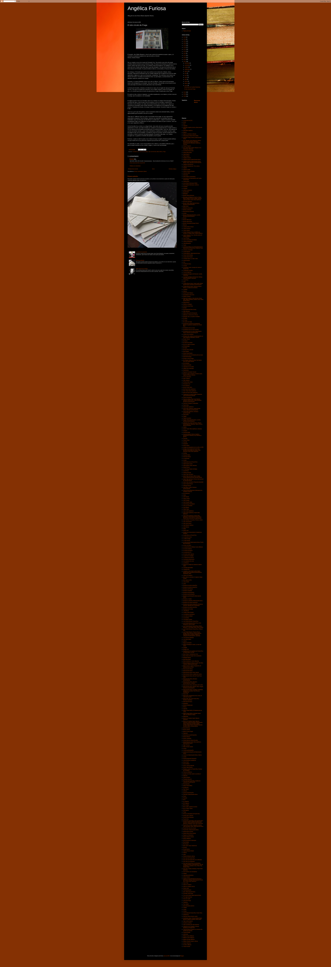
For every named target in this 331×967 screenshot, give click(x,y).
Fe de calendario (187, 376)
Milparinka (185, 716)
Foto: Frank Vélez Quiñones (189, 390)
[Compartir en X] (142, 149)
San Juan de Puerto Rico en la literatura (192, 859)
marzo (186, 81)
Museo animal (186, 729)
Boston (184, 218)
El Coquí (185, 320)
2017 (184, 49)
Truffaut (185, 907)
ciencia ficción (186, 260)
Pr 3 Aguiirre (186, 801)
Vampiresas (186, 914)
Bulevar (185, 225)
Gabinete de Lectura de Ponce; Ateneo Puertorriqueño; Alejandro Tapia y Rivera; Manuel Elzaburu (192, 424)
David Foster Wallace (188, 293)
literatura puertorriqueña (189, 594)
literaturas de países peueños (190, 607)
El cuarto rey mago (187, 321)
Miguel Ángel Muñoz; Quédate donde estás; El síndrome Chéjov (192, 714)
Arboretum (185, 174)
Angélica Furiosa (147, 8)
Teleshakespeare (187, 890)
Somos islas (186, 888)
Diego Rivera (186, 302)
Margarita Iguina (187, 657)
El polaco (185, 341)
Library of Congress (187, 575)
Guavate (185, 442)
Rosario (185, 847)
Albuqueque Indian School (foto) (190, 135)
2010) (184, 122)
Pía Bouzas (186, 787)
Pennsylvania (186, 784)
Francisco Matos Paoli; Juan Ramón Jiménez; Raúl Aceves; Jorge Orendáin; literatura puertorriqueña (192, 400)
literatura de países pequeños (190, 585)
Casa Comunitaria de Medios (190, 239)
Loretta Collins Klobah (188, 612)
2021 (184, 41)
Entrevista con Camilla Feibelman (192, 87)
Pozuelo (185, 798)
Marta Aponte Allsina (188, 668)
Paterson (185, 775)
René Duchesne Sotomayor (189, 840)
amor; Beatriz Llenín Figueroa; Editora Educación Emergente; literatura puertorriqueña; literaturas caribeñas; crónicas (192, 142)
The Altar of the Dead (188, 893)
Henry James (186, 445)
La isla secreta (186, 540)
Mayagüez (185, 703)
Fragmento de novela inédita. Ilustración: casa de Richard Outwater (192, 395)
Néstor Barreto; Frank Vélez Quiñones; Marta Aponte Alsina (192, 742)
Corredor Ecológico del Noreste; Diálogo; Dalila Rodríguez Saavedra (192, 277)
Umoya (185, 911)
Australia (185, 188)
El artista (185, 318)
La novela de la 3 (187, 552)
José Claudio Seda (187, 502)
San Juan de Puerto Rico (189, 858)
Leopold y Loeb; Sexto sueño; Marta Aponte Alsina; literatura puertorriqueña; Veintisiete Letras (192, 572)
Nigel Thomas (186, 745)
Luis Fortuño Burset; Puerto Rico (190, 621)
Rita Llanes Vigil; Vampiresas (190, 845)
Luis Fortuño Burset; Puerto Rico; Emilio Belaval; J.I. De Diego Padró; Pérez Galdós (193, 626)
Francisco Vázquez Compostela (190, 403)
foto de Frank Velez (187, 387)
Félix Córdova (186, 378)
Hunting (185, 453)
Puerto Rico (186, 819)
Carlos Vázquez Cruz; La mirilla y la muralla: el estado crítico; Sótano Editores (193, 232)
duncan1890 (167, 955)
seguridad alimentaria (188, 875)
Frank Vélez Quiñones (188, 406)
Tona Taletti (186, 904)
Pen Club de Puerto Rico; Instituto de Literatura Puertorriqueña (191, 781)
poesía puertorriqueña (188, 792)
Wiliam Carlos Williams (188, 936)
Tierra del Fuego (187, 900)
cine (184, 262)
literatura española (187, 590)
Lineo (184, 583)
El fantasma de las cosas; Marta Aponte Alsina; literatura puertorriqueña (192, 332)
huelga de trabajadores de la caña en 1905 (193, 447)
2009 (184, 94)
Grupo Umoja (186, 440)
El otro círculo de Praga (189, 89)
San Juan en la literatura (189, 861)
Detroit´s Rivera (186, 296)
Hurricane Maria (187, 456)
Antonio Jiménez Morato (189, 171)
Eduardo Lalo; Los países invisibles (191, 316)
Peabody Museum (187, 779)
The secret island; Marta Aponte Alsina (192, 895)
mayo (186, 77)
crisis (184, 281)
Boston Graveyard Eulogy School (191, 223)
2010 (184, 92)
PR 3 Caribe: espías (188, 808)
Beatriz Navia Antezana (188, 195)
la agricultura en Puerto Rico (190, 535)
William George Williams (189, 939)
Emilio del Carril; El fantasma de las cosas (193, 355)
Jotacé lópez (186, 509)
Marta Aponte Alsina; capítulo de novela (192, 674)
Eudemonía (186, 370)
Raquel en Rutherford (188, 835)
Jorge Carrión (186, 498)
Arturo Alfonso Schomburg (189, 176)
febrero (186, 83)
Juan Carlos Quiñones (188, 511)
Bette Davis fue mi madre (142, 268)
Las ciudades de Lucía (188, 561)
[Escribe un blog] (140, 149)
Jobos (184, 495)
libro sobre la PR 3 (187, 580)
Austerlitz (185, 186)
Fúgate (184, 416)
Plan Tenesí (186, 789)
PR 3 (184, 799)
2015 (184, 53)
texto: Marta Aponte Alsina (189, 891)
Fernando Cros (136, 151)
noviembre (187, 65)
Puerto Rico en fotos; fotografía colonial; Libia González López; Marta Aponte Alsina (193, 825)
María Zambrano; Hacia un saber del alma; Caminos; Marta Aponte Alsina (193, 663)
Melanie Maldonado (188, 705)
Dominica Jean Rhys (188, 306)
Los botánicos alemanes (189, 614)
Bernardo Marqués (187, 201)
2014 (184, 55)
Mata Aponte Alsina (187, 701)
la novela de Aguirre (188, 550)
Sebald (185, 873)
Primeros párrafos (133, 176)
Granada (185, 438)
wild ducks (185, 934)
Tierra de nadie (186, 898)
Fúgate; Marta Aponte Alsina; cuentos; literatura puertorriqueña (192, 420)
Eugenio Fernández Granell (189, 372)
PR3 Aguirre (186, 810)
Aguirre (185, 132)
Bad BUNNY (186, 192)
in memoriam (186, 458)
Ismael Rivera (186, 467)
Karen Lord (185, 530)
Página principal (187, 30)
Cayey (184, 245)
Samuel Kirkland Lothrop (189, 856)
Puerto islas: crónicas (188, 815)
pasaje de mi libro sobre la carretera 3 (192, 774)
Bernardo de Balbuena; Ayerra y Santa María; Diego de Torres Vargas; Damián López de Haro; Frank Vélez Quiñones (192, 198)
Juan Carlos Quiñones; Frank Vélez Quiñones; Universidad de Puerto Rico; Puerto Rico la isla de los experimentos (192, 517)
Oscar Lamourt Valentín (188, 765)
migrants (185, 708)
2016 (184, 51)
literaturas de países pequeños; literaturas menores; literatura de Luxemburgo (193, 605)
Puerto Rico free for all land (189, 828)
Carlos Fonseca (187, 228)
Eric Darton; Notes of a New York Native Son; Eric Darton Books (192, 361)
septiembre (187, 69)
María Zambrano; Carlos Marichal (191, 661)
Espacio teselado (187, 365)
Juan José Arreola (152, 151)
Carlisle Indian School (188, 226)
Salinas (185, 852)
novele (184, 756)
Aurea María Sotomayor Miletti (190, 183)
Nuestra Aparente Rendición (189, 758)
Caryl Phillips (186, 238)
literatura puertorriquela (188, 592)
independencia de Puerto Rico (190, 462)
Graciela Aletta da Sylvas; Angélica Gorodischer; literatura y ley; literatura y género (192, 435)
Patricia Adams (186, 777)
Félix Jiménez (186, 380)
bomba (184, 213)
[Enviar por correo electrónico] (139, 149)
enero (186, 85)
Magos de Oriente (187, 642)
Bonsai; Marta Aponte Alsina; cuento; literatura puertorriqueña (191, 215)
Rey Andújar (186, 842)
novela (184, 748)
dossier (185, 307)
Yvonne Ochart (186, 946)
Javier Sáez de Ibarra (188, 474)
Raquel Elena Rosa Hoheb (189, 833)
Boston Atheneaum (187, 221)
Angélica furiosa (187, 157)
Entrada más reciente (133, 169)
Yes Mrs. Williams (187, 944)
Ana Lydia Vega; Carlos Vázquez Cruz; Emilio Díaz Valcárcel (192, 148)
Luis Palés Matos (187, 639)
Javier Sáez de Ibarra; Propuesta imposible (193, 482)
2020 (184, 43)
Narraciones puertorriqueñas (190, 735)
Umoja (184, 909)
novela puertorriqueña (188, 750)
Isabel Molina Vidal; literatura (190, 465)
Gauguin (185, 430)
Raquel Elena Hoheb (188, 831)
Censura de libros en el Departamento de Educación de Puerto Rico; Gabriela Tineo (193, 247)
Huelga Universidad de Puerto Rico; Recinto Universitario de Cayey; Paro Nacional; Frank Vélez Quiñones (191, 450)
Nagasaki (185, 733)
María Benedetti (187, 659)
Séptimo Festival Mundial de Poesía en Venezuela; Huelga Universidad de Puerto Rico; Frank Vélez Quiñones (193, 880)
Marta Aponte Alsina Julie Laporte (191, 672)
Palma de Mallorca (187, 772)
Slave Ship (185, 883)
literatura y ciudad (187, 599)
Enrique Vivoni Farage (188, 358)
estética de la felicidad (188, 368)
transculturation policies (188, 905)
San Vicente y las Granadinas (190, 871)
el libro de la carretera (188, 334)
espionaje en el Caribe (188, 366)
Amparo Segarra (187, 146)
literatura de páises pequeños (190, 587)
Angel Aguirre (186, 154)
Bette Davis (186, 206)
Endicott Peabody (187, 356)
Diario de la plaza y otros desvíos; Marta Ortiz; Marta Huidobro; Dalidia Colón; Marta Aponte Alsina (193, 299)
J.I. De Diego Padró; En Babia (190, 469)
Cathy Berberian (187, 243)
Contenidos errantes (188, 270)
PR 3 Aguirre (186, 803)
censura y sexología (188, 249)
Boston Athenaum (187, 219)
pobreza (185, 791)
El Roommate (186, 346)
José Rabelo (186, 507)
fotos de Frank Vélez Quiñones (190, 392)
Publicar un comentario (135, 166)
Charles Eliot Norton (188, 257)
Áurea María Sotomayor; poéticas (191, 185)
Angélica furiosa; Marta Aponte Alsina (192, 159)
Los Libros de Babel (188, 616)
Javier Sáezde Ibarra (188, 483)
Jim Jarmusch (186, 493)
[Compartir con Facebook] (144, 149)
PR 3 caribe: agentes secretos (190, 806)
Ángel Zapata (186, 156)
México (160, 151)
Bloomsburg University (188, 211)
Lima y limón (186, 581)
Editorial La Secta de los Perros (190, 314)
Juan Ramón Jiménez (188, 525)
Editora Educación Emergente (190, 313)
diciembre (187, 63)
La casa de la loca (187, 537)
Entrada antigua (172, 169)
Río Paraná (186, 844)
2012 (184, 59)
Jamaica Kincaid (187, 472)
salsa (184, 854)
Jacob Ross (186, 470)
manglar (185, 647)
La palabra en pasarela (141, 252)
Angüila (185, 167)
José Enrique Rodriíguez (189, 503)
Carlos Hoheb (186, 230)
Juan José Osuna (187, 523)
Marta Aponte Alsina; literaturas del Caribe (193, 685)
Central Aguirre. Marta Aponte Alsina (191, 253)
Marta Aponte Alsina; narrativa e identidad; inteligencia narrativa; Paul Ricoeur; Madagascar (193, 691)
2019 (184, 45)
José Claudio (186, 500)
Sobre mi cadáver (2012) (189, 886)
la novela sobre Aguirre (188, 554)
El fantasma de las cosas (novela (191, 329)
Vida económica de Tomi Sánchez (191, 924)
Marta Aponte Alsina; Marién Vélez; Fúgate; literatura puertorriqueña (193, 687)
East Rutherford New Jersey (189, 309)
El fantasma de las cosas (189, 327)
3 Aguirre (185, 125)
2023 (184, 37)
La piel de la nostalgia (188, 555)
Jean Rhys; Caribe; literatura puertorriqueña (190, 488)
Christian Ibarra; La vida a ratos (190, 258)
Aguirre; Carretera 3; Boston (189, 134)
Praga (164, 151)
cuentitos (185, 289)
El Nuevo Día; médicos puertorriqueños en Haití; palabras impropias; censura (193, 337)
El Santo (185, 347)
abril (186, 79)
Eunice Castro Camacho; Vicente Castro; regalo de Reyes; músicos (192, 374)
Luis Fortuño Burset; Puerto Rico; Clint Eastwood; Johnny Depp (192, 623)
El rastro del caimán (187, 342)
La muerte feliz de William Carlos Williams (193, 547)
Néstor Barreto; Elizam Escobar (190, 740)
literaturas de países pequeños (190, 602)
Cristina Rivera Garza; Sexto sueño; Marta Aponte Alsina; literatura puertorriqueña (193, 284)
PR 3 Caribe (186, 805)
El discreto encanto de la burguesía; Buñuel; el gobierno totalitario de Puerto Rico (192, 325)
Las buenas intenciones (188, 559)
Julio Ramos (186, 527)
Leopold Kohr (186, 569)
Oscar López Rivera (187, 767)
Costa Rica (185, 280)
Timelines (185, 902)
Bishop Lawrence (187, 209)
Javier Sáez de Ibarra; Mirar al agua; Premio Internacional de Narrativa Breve (192, 476)
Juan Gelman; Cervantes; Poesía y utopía (193, 520)
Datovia (185, 291)
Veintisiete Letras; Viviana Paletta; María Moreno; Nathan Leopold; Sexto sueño (192, 919)
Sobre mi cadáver (187, 884)
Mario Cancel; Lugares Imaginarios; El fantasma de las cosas (192, 666)
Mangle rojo (186, 649)
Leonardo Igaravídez (188, 567)
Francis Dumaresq (187, 397)
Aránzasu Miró (186, 173)
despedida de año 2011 (188, 294)
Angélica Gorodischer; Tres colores (191, 166)
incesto (185, 460)
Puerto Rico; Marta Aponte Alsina (191, 829)
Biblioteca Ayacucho (188, 208)
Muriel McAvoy (186, 728)
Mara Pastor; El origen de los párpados (192, 655)
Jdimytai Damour (187, 485)
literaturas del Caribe (188, 609)
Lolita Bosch (186, 610)
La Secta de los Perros (188, 557)
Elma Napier (186, 351)
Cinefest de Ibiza (187, 263)
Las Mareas (186, 562)
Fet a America (186, 385)
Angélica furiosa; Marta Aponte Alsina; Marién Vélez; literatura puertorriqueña (192, 162)
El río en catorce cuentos (189, 344)
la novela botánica (187, 548)
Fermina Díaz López (188, 382)
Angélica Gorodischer (188, 164)
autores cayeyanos (187, 190)
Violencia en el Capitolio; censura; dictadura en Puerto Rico (191, 927)
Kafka (158, 151)
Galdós (185, 427)
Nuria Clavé (186, 762)
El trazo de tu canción (188, 349)
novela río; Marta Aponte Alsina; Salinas (192, 755)
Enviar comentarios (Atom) (140, 171)
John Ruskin (186, 496)
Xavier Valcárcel (187, 943)
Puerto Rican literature (188, 817)
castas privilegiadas (187, 241)
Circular (185, 265)
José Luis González (144, 151)
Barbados (185, 193)
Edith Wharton (186, 311)
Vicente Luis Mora (187, 923)
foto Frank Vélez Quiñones (189, 389)
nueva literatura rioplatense (189, 760)
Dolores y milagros (187, 304)
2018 (184, 47)
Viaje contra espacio (188, 921)
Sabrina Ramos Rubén (188, 851)
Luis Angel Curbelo (187, 619)
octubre (186, 67)
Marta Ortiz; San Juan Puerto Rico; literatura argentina (191, 699)
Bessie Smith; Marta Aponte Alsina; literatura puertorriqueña (191, 204)
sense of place (186, 877)
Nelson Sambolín (187, 738)
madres (185, 641)
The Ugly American (187, 897)
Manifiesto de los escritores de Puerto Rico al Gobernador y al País (193, 652)
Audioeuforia (186, 181)
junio (186, 75)
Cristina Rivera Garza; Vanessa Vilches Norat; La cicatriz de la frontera (192, 287)
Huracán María (186, 455)
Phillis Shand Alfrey (187, 785)
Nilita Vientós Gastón (188, 746)
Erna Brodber (186, 363)
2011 (184, 61)
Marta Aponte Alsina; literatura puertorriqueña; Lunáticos (190, 682)
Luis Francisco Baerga (188, 637)
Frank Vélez (186, 405)
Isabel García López (188, 463)
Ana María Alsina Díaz (188, 150)
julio (186, 73)
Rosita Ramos (186, 849)
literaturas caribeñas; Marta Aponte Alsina (193, 600)
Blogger (182, 955)
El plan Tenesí (186, 339)
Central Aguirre (186, 251)
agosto (186, 71)
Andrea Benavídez (187, 152)
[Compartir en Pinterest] (145, 149)
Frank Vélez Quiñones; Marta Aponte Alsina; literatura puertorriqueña (191, 409)
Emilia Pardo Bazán (187, 353)
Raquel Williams (187, 838)
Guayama (185, 443)
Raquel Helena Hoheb (188, 836)
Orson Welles (186, 763)
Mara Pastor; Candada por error (190, 654)
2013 (184, 57)
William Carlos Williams (188, 937)
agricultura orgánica (188, 130)
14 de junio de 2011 (187, 120)
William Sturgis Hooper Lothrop (190, 941)
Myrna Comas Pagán (188, 731)
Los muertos (186, 617)
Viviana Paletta (186, 932)
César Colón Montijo (188, 255)
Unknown (131, 159)
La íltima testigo (186, 538)
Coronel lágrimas (187, 272)
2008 (184, 96)
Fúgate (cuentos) (187, 418)
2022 (184, 39)
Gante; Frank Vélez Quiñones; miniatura (192, 428)
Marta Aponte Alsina (187, 670)
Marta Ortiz (185, 693)
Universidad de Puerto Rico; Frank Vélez (192, 913)
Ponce (184, 796)
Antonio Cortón (186, 169)
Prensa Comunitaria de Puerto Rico (191, 813)
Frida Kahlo (186, 414)
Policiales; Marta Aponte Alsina (190, 794)
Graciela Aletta (186, 432)
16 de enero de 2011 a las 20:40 (137, 163)
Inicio (153, 169)
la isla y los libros (187, 545)
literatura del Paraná (188, 589)
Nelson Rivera (186, 736)
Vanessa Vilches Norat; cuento (190, 916)
